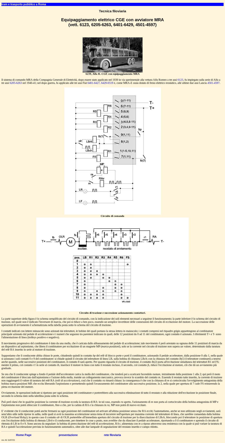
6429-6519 (107, 82)
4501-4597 (213, 82)
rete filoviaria (112, 435)
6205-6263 (16, 82)
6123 (180, 79)
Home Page (23, 435)
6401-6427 (94, 82)
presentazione (68, 435)
